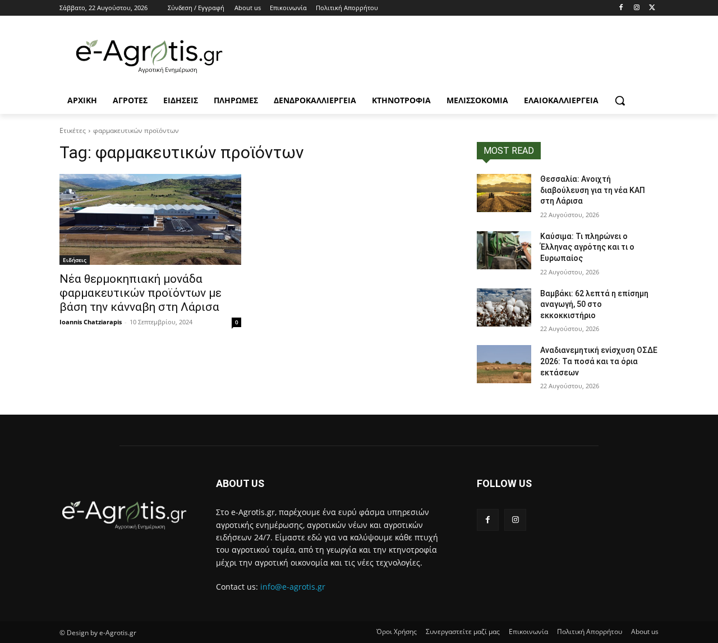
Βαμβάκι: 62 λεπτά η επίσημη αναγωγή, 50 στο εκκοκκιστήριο (594, 304)
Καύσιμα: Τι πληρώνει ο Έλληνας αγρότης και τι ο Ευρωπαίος (587, 247)
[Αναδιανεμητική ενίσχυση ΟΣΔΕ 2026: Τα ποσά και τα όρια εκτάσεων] (504, 364)
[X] (652, 8)
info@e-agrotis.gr (292, 586)
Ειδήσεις (74, 260)
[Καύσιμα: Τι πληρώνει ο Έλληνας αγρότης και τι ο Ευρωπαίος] (504, 250)
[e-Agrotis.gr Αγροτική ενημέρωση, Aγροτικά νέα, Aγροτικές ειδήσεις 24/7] (149, 56)
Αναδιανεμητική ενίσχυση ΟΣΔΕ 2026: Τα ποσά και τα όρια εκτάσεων (598, 361)
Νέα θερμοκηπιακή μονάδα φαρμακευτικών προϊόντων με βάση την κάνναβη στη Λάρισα (140, 293)
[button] (619, 100)
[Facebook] (621, 8)
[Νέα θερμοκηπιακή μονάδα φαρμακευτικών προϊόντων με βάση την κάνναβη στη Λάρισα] (150, 219)
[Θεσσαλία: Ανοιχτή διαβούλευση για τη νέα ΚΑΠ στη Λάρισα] (504, 193)
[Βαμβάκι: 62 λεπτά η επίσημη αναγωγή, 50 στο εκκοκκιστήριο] (504, 307)
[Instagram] (636, 8)
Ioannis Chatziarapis (90, 322)
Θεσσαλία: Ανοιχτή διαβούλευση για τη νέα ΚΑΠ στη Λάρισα (592, 189)
